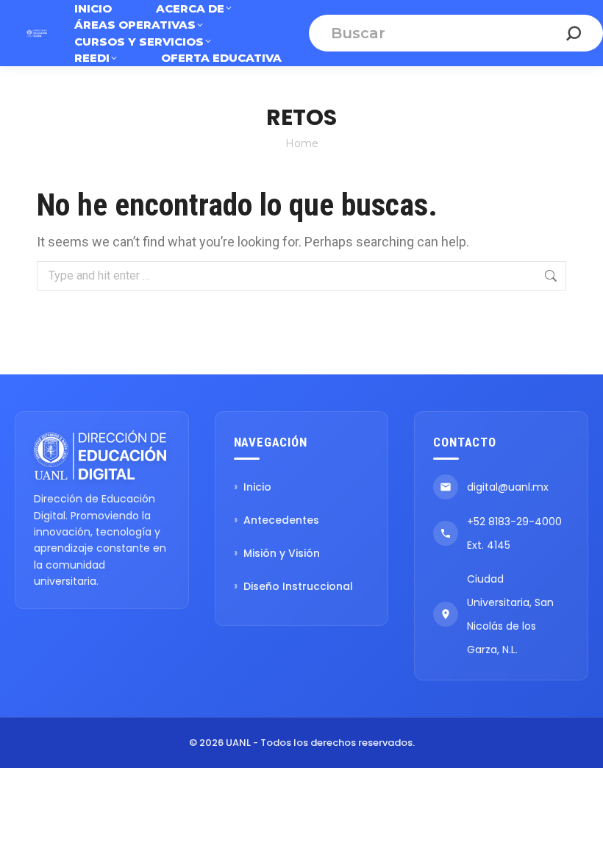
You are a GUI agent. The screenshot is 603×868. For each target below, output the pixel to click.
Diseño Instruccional (298, 586)
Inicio (257, 487)
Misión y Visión (281, 553)
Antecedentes (281, 520)
